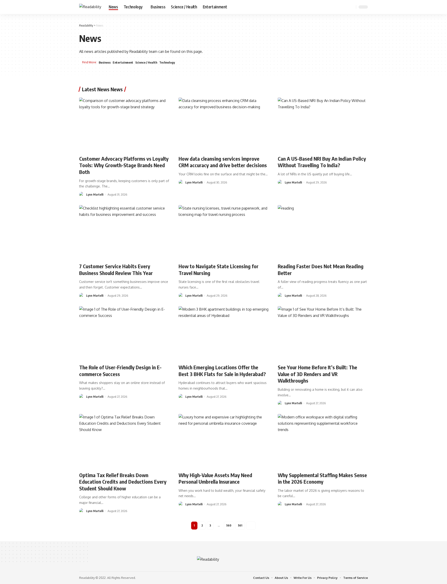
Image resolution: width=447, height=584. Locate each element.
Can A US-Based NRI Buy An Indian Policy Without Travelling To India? (322, 162)
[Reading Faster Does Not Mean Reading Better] (323, 232)
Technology (167, 62)
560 (228, 525)
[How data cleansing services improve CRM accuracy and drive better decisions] (224, 125)
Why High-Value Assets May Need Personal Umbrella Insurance (215, 478)
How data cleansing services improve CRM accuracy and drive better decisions (223, 162)
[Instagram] (345, 7)
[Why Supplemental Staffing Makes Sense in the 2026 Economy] (323, 441)
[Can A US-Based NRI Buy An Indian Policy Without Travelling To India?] (323, 125)
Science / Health (146, 62)
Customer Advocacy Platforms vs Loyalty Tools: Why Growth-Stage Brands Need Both (124, 165)
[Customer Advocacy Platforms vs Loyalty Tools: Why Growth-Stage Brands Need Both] (124, 125)
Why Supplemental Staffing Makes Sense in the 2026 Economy (322, 478)
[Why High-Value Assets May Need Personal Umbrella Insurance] (224, 441)
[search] (352, 7)
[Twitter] (334, 7)
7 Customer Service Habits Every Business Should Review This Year (116, 269)
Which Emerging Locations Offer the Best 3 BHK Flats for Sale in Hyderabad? (222, 370)
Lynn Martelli (94, 194)
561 (240, 525)
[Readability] (90, 7)
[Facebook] (329, 7)
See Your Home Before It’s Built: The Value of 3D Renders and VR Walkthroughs (317, 374)
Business (105, 62)
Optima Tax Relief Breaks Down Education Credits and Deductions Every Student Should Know (122, 482)
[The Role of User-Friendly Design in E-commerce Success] (124, 333)
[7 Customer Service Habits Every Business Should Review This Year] (124, 232)
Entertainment (123, 62)
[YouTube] (339, 7)
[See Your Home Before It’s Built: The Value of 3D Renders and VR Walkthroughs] (323, 333)
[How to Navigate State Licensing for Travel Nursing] (224, 232)
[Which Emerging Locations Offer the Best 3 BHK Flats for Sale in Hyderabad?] (224, 333)
